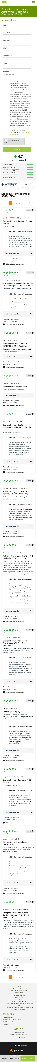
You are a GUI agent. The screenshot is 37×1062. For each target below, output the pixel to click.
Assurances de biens (18, 991)
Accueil (19, 987)
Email (5, 63)
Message (6, 71)
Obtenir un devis (27, 1058)
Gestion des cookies (18, 1010)
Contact (18, 999)
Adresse (6, 40)
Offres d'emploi (18, 995)
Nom (5, 25)
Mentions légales (18, 1001)
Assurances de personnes (18, 989)
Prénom (6, 33)
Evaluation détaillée (12, 253)
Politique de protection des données (18, 1008)
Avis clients (18, 993)
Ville (5, 48)
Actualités (18, 997)
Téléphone (7, 56)
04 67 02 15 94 (19, 1037)
